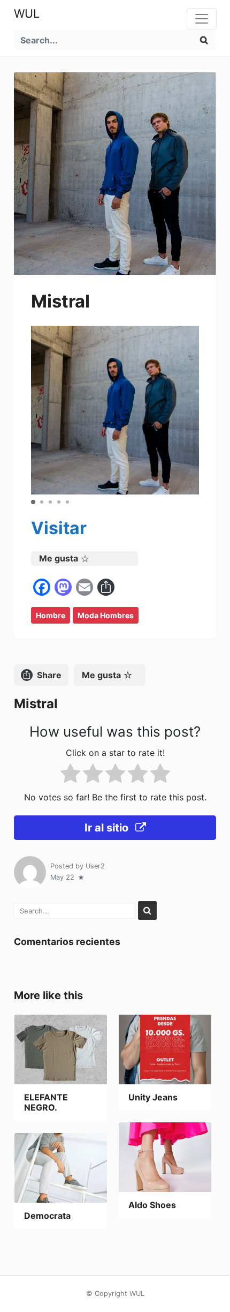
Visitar (59, 528)
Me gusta (58, 558)
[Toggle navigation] (202, 18)
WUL (27, 13)
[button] (33, 502)
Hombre (50, 615)
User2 (95, 866)
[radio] (70, 775)
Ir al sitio (108, 827)
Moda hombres (106, 615)
